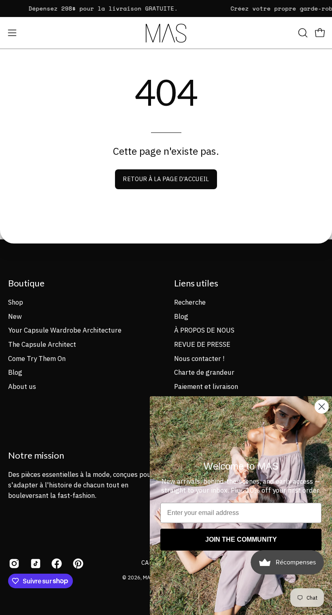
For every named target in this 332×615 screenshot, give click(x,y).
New (15, 316)
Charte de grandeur (204, 372)
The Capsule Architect (42, 344)
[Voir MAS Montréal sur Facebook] (56, 563)
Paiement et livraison (206, 386)
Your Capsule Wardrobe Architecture (64, 330)
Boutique (26, 283)
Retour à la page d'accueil (166, 179)
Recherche (190, 301)
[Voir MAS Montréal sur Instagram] (13, 563)
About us (22, 386)
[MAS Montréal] (166, 33)
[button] (302, 32)
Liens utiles (196, 283)
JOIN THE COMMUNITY (241, 539)
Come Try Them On (37, 358)
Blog (15, 372)
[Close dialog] (322, 406)
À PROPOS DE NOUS (204, 330)
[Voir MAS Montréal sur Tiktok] (35, 563)
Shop (15, 301)
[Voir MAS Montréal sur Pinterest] (77, 563)
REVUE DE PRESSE (202, 344)
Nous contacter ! (199, 358)
